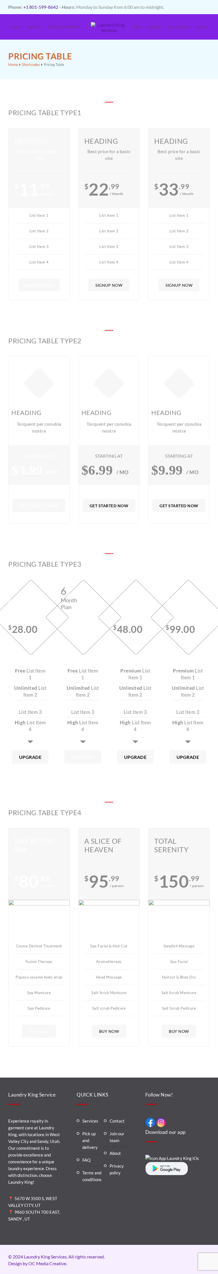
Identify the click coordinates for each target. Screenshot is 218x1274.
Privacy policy (117, 1169)
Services (34, 27)
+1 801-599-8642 (40, 7)
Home (16, 27)
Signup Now (39, 285)
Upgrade (30, 757)
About (201, 27)
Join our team (178, 27)
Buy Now (39, 1031)
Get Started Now (39, 505)
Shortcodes (31, 64)
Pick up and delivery (63, 27)
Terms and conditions (92, 1176)
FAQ (137, 27)
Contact (154, 27)
